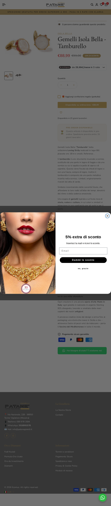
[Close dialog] (107, 216)
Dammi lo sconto (83, 260)
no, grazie (83, 269)
